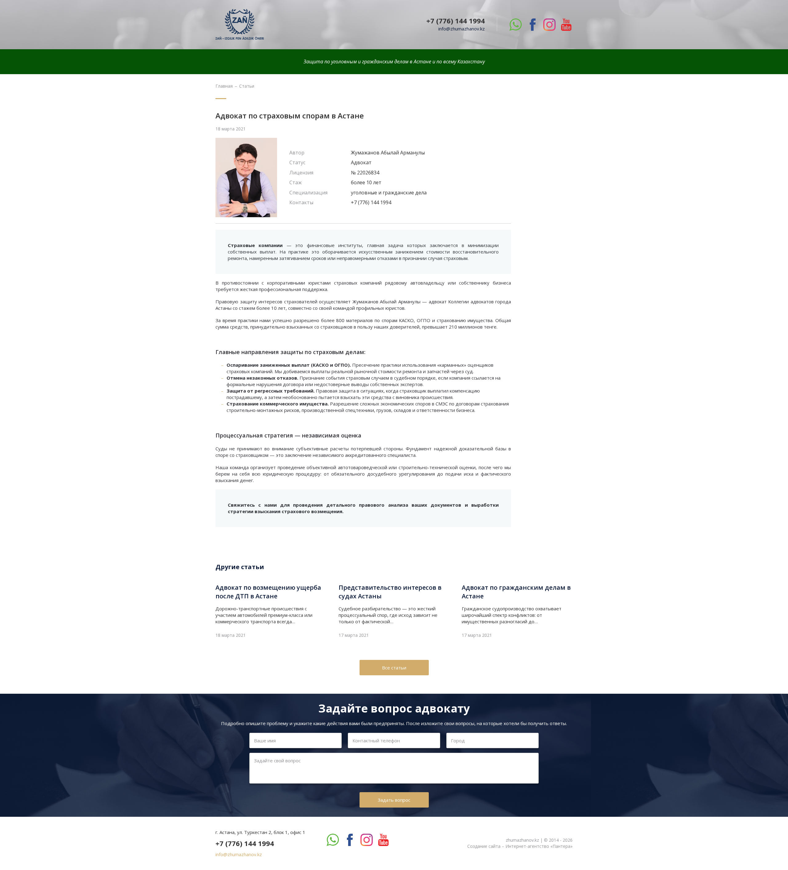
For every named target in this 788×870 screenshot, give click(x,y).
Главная (224, 86)
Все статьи (394, 667)
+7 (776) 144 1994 (455, 20)
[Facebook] (532, 24)
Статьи (246, 86)
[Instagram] (549, 24)
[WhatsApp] (515, 24)
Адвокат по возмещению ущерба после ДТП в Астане (268, 591)
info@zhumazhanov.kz (461, 29)
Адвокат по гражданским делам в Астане (516, 591)
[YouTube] (566, 24)
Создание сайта (484, 846)
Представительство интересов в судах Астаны (390, 591)
